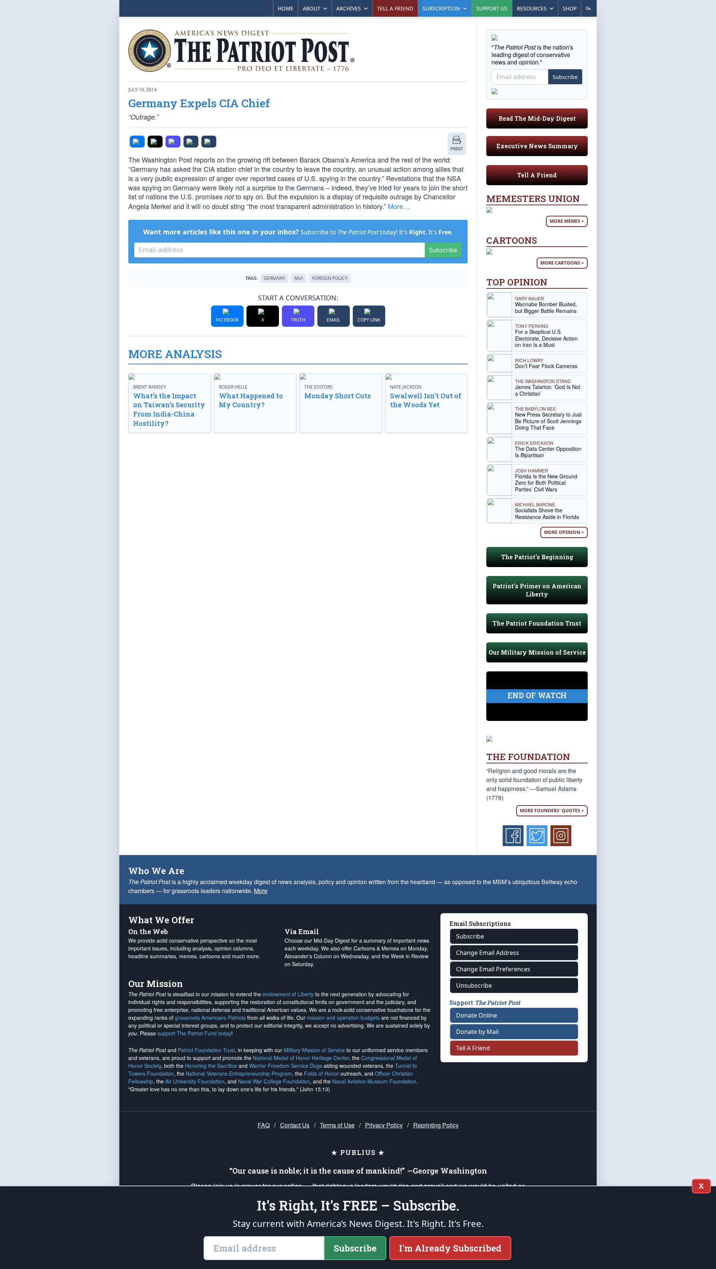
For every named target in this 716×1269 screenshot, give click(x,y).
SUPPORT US (492, 8)
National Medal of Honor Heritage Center (301, 1057)
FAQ (264, 1125)
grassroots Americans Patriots (210, 1017)
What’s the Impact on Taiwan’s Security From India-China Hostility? (169, 409)
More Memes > (567, 221)
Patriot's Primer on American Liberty (537, 590)
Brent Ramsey (149, 387)
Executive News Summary (537, 146)
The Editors (318, 387)
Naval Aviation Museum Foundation (374, 1081)
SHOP (570, 8)
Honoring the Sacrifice (211, 1065)
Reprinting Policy (436, 1125)
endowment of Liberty (288, 994)
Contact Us (295, 1125)
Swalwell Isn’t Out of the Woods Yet (425, 400)
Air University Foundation (194, 1081)
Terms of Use (337, 1125)
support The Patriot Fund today (194, 1033)
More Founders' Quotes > (552, 810)
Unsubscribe (474, 985)
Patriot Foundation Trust (206, 1050)
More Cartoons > (562, 263)
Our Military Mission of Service (537, 652)
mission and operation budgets (343, 1017)
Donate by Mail (477, 1032)
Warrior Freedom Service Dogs (285, 1065)
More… (399, 206)
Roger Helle (233, 387)
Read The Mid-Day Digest (537, 118)
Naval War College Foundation (274, 1081)
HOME (285, 8)
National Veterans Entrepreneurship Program (239, 1073)
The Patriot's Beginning (537, 557)
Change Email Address (487, 953)
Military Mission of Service (314, 1050)
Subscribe (443, 250)
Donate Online (476, 1015)
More (260, 890)
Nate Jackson (405, 387)
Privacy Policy (384, 1125)
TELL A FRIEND (395, 8)
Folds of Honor (321, 1073)
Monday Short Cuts (337, 395)
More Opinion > (564, 532)
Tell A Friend (537, 175)
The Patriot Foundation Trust (537, 623)
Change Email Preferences (493, 969)
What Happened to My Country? (251, 400)
